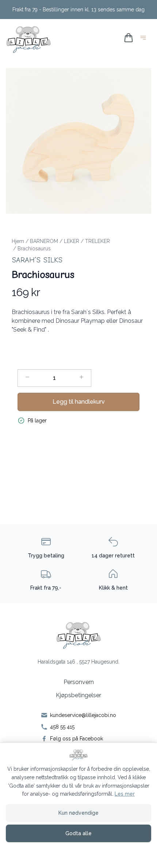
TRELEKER (97, 241)
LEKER (71, 241)
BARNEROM (44, 241)
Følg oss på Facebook (76, 738)
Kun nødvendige (78, 813)
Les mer (125, 794)
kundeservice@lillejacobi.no (83, 715)
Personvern (79, 682)
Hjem (18, 241)
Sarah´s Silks (37, 260)
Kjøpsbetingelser (78, 695)
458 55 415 (62, 727)
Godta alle (78, 833)
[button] (78, 141)
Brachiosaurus (34, 248)
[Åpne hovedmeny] (144, 39)
